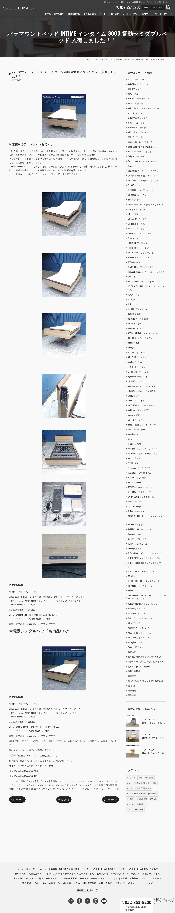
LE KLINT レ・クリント (138, 366)
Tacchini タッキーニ (136, 534)
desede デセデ (134, 199)
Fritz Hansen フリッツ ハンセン (141, 252)
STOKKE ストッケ (135, 524)
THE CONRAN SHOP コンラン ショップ (144, 553)
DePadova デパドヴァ (137, 194)
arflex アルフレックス (138, 117)
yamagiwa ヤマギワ (136, 642)
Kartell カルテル (135, 323)
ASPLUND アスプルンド (138, 132)
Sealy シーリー (134, 501)
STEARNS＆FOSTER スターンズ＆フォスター (146, 518)
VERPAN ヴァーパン (136, 608)
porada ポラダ (134, 458)
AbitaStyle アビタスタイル (139, 84)
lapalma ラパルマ (135, 362)
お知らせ (132, 651)
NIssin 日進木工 (135, 443)
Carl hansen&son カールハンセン (142, 161)
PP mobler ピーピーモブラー (140, 468)
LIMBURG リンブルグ (137, 381)
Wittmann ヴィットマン (138, 637)
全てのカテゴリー (136, 79)
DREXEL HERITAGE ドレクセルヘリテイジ (145, 204)
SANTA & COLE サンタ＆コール (141, 496)
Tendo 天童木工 (135, 548)
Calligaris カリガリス (137, 156)
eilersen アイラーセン (137, 218)
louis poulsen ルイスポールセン (141, 386)
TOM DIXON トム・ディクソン (141, 571)
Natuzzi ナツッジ (135, 439)
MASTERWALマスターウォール (141, 405)
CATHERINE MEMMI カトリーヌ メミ (143, 175)
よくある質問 (142, 799)
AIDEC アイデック (135, 103)
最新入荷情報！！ (136, 671)
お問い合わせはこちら (153, 7)
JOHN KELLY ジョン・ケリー (140, 309)
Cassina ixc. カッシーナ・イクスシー (144, 170)
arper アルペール (135, 113)
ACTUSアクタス (135, 88)
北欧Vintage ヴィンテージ (139, 666)
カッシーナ (131, 777)
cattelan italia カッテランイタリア (143, 180)
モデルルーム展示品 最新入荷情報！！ (146, 661)
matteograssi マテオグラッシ (141, 410)
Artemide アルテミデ (137, 127)
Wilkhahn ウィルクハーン (139, 627)
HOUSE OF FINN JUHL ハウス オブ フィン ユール (146, 288)
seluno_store (32, 623)
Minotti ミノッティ (136, 419)
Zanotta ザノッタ (135, 647)
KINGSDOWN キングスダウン (140, 338)
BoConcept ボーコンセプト (140, 151)
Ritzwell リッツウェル (137, 477)
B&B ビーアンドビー (137, 137)
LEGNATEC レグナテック (138, 371)
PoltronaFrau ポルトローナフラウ (143, 453)
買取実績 (132, 695)
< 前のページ (17, 799)
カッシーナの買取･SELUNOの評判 (139, 788)
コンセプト (149, 777)
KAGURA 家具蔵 (134, 314)
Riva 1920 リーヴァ (136, 482)
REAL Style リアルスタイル (139, 472)
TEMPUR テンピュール (138, 543)
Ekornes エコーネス (136, 223)
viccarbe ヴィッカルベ (138, 613)
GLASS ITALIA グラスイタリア (140, 267)
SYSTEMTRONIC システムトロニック (144, 529)
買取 (140, 777)
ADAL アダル (133, 93)
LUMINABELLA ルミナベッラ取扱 (142, 390)
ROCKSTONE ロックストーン (140, 487)
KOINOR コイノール (136, 352)
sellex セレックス (135, 506)
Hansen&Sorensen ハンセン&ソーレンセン (146, 271)
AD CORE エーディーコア (139, 98)
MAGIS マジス (134, 395)
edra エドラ (133, 214)
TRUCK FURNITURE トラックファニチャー (146, 581)
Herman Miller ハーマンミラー (141, 281)
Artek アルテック (136, 122)
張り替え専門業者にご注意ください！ (145, 656)
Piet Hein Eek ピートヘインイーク (143, 448)
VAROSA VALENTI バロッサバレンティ (144, 603)
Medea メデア (134, 415)
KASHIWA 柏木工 (135, 328)
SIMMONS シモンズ (136, 511)
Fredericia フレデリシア (138, 247)
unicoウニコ (133, 590)
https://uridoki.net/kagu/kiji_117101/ (24, 776)
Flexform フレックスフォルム (141, 233)
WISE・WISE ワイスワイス (139, 632)
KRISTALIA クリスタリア (138, 357)
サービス (130, 799)
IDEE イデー (133, 304)
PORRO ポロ (133, 463)
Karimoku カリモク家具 (138, 318)
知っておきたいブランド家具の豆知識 (145, 680)
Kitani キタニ (133, 342)
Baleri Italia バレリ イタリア (140, 141)
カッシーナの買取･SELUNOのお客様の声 (141, 793)
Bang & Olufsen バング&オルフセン (143, 146)
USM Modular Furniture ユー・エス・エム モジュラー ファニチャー (147, 597)
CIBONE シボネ (134, 185)
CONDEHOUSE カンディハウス (141, 190)
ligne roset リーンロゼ (137, 376)
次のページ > (110, 799)
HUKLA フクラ (134, 294)
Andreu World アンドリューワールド (144, 108)
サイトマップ (146, 883)
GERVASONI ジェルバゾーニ (140, 257)
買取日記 (132, 690)
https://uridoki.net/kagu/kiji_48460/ (24, 770)
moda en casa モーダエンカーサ (142, 424)
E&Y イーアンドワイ (137, 209)
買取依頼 (132, 685)
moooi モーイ (133, 434)
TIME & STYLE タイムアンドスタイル (144, 558)
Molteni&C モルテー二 (137, 429)
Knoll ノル (132, 347)
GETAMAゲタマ (134, 262)
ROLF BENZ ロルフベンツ (139, 492)
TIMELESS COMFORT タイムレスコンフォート (146, 564)
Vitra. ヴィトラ (134, 623)
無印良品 (132, 676)
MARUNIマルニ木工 (136, 400)
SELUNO (21, 755)
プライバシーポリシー (135, 809)
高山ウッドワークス (137, 538)
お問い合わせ (142, 804)
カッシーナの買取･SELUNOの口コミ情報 (141, 783)
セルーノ (130, 804)
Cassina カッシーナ (136, 166)
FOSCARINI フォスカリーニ (139, 242)
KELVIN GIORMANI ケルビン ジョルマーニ (145, 333)
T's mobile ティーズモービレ (140, 585)
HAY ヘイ (131, 276)
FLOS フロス (133, 238)
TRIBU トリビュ (135, 576)
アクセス (153, 799)
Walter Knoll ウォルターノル (140, 618)
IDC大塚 (131, 299)
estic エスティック (136, 228)
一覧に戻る (63, 799)
